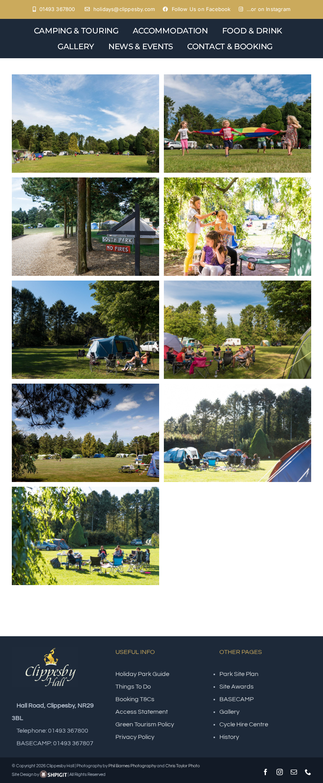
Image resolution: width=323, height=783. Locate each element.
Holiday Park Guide (142, 674)
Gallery (229, 712)
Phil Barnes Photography (132, 766)
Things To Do (133, 686)
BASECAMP (236, 699)
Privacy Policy (134, 737)
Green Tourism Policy (144, 724)
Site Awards (236, 686)
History (229, 737)
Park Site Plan (238, 674)
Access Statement (141, 712)
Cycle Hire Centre (243, 724)
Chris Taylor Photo (182, 766)
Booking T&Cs (134, 699)
